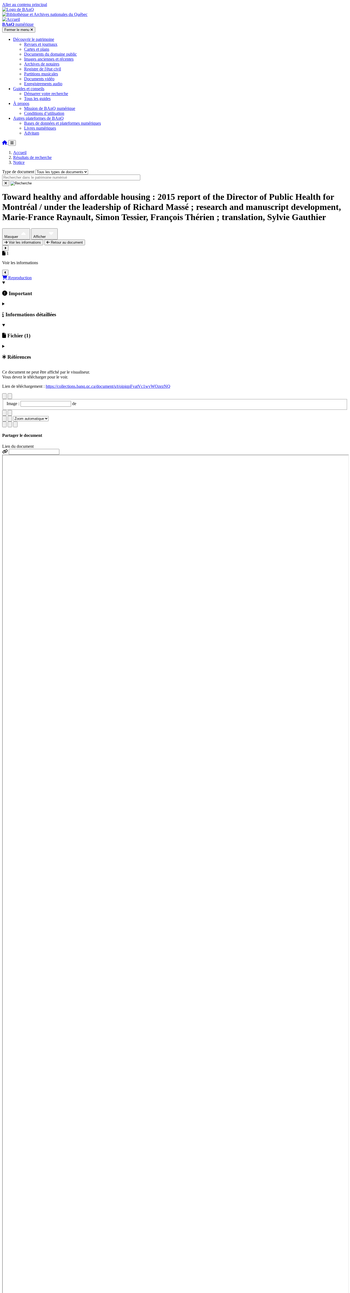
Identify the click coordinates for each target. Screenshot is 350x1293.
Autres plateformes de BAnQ (38, 118)
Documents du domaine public (50, 54)
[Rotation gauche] (4, 413)
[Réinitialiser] (5, 183)
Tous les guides (37, 98)
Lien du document (18, 446)
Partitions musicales (41, 74)
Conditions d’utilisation (44, 113)
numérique (18, 24)
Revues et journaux (40, 44)
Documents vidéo (39, 78)
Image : (14, 403)
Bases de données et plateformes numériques (62, 123)
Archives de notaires (41, 64)
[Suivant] (10, 396)
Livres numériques (40, 128)
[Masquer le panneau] (5, 272)
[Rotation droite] (10, 413)
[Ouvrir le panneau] (5, 248)
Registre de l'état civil (42, 69)
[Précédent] (4, 396)
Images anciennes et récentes (49, 59)
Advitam (31, 133)
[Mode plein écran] (15, 424)
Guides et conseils (28, 88)
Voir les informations (24, 242)
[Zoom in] (4, 418)
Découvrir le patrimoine (33, 39)
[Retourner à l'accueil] (5, 142)
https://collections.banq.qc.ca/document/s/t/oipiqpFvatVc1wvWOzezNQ (108, 386)
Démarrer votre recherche (46, 93)
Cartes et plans (36, 49)
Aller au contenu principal (24, 4)
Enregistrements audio (43, 83)
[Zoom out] (10, 418)
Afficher (40, 237)
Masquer (11, 237)
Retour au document (66, 242)
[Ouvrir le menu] (12, 143)
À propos (21, 103)
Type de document (18, 171)
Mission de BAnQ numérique (49, 108)
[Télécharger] (4, 424)
